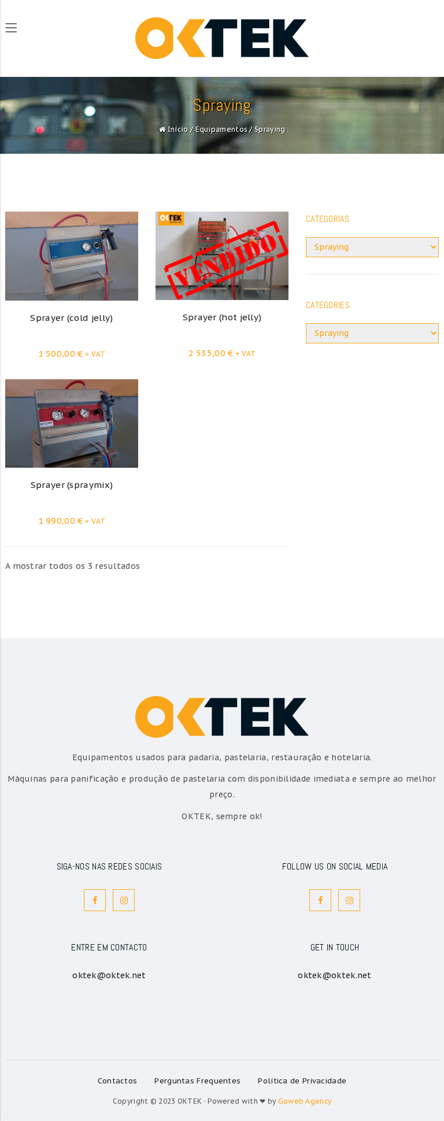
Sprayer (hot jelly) (222, 317)
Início (178, 129)
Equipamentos (221, 129)
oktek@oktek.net (109, 975)
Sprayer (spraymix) (72, 484)
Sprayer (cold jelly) (71, 317)
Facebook (95, 900)
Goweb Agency (305, 1101)
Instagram (124, 900)
